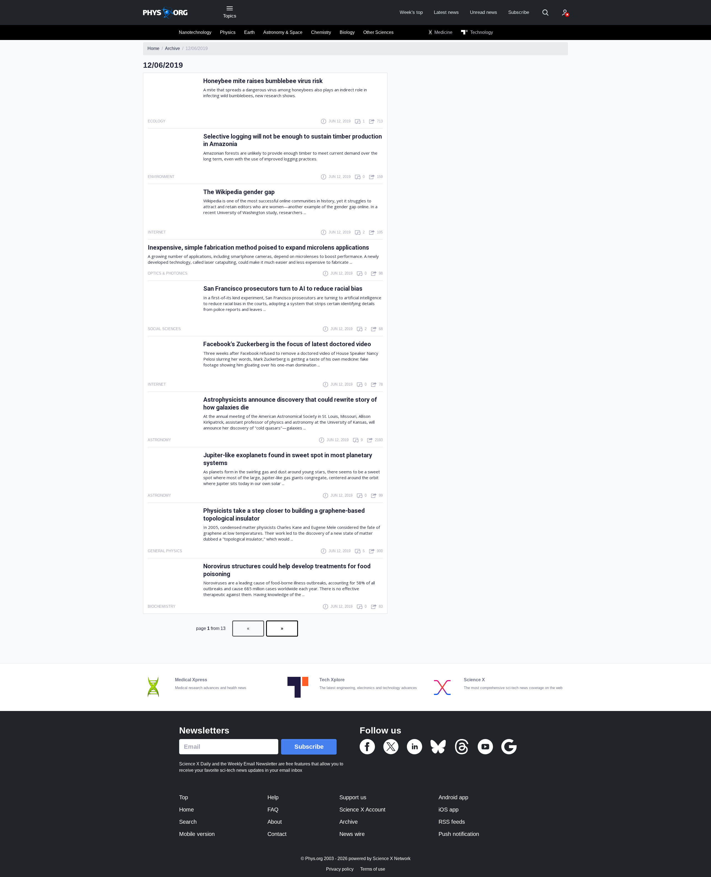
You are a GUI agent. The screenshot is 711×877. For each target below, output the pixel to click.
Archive (348, 822)
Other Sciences (378, 32)
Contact (277, 834)
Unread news (483, 12)
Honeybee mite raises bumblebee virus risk (263, 80)
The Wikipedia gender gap (239, 192)
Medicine (442, 32)
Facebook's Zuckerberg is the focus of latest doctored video (287, 344)
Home (186, 809)
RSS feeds (452, 822)
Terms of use (372, 869)
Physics (228, 32)
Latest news (446, 12)
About (274, 822)
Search (188, 822)
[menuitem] (195, 32)
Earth (249, 32)
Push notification (459, 834)
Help (273, 797)
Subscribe (518, 12)
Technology (481, 32)
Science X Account (362, 809)
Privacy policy (340, 869)
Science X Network (391, 858)
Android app (453, 797)
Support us (352, 797)
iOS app (449, 809)
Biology (347, 32)
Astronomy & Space (282, 32)
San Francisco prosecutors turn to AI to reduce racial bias (282, 288)
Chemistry (321, 32)
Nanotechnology (195, 32)
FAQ (273, 809)
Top (183, 797)
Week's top (411, 12)
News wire (352, 834)
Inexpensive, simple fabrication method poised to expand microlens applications (258, 247)
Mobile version (197, 834)
